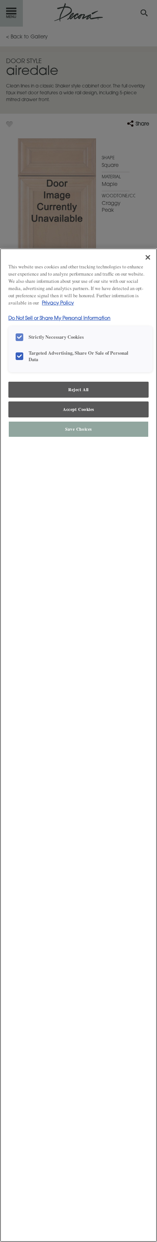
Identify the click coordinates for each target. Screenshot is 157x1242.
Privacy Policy (58, 303)
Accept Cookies (78, 409)
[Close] (147, 257)
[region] (78, 745)
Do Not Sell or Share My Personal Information (59, 318)
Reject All (78, 389)
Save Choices (78, 429)
